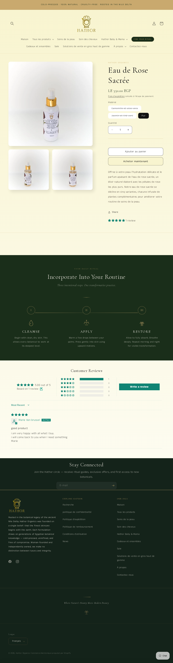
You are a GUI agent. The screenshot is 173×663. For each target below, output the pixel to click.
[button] (12, 23)
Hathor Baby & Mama (128, 534)
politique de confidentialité (77, 512)
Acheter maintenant (135, 161)
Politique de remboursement (78, 527)
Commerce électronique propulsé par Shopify (51, 653)
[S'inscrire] (113, 486)
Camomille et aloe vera (126, 109)
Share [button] (115, 212)
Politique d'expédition (74, 519)
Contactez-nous (125, 575)
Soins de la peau (126, 519)
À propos (122, 567)
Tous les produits (126, 512)
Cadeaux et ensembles (129, 541)
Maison (121, 504)
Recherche (68, 504)
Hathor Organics (23, 653)
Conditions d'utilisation (75, 534)
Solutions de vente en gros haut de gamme (136, 558)
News (65, 541)
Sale (119, 548)
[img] (19, 415)
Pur (143, 115)
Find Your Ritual (143, 39)
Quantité (112, 123)
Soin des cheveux (126, 527)
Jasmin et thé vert (124, 116)
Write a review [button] (139, 387)
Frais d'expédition (116, 96)
